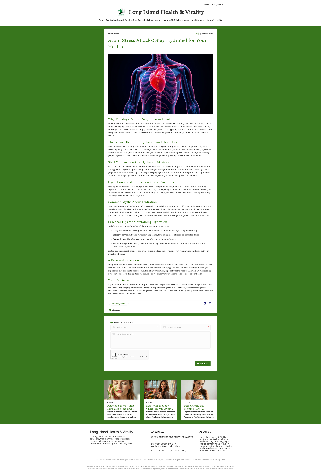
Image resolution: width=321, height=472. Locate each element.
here (165, 470)
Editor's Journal (119, 303)
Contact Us (197, 460)
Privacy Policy (220, 460)
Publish (203, 363)
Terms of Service (208, 460)
